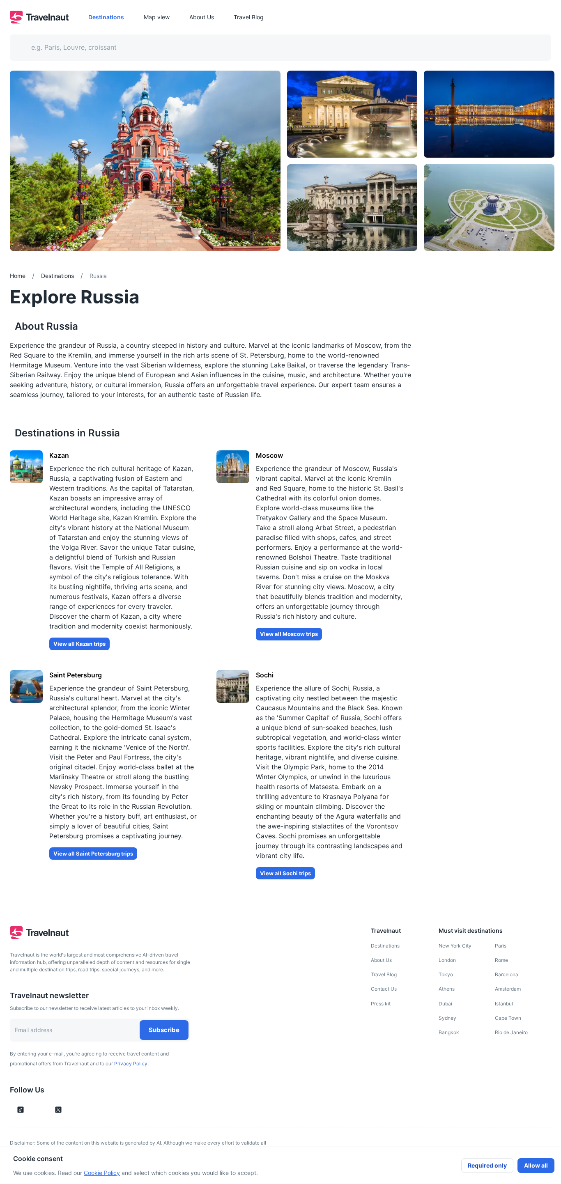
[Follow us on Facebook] (72, 1109)
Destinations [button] (106, 17)
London (447, 960)
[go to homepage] (39, 21)
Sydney (447, 1018)
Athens (447, 989)
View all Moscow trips (289, 634)
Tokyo (446, 974)
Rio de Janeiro (511, 1032)
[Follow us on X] (58, 1109)
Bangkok (449, 1032)
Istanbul (504, 1003)
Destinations (385, 946)
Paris (500, 946)
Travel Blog (384, 974)
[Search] (531, 47)
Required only (487, 1165)
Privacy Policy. (131, 1063)
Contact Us (384, 989)
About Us (381, 960)
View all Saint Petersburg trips (93, 853)
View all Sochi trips (285, 873)
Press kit (381, 1003)
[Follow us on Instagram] (34, 1109)
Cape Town (508, 1018)
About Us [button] (201, 17)
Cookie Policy (102, 1172)
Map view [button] (157, 17)
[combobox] (276, 47)
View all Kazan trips (79, 643)
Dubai (445, 1003)
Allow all (536, 1165)
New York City (455, 946)
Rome (501, 960)
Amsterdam (508, 989)
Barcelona (506, 974)
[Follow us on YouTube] (44, 1109)
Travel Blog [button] (249, 17)
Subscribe (164, 1030)
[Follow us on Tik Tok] (20, 1109)
